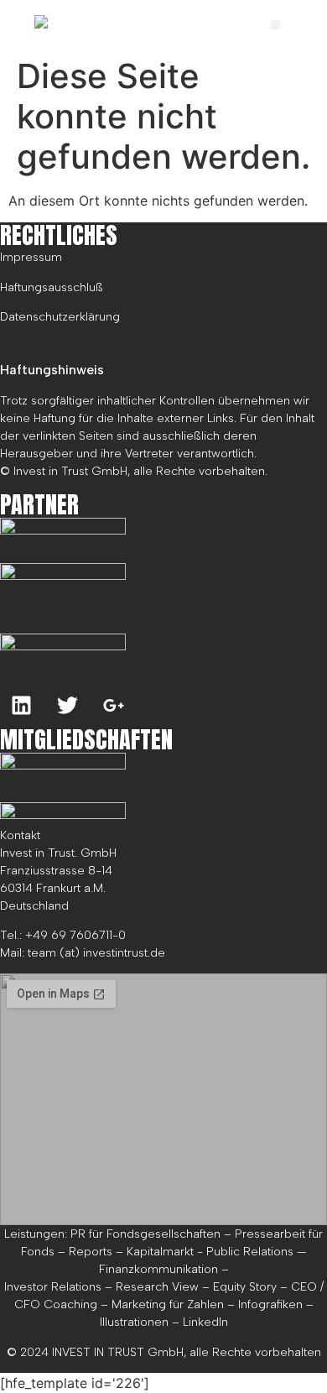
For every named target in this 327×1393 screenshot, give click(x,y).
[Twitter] (67, 706)
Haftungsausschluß (51, 287)
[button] (275, 24)
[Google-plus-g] (113, 706)
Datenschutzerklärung (60, 317)
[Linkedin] (21, 706)
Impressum (31, 257)
